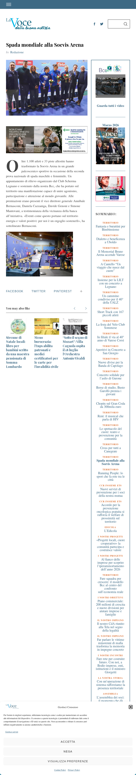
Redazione (17, 52)
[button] (130, 707)
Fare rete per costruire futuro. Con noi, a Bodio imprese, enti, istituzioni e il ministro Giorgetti (110, 665)
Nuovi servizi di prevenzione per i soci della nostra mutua (111, 492)
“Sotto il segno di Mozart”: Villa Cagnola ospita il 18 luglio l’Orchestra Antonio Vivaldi (75, 347)
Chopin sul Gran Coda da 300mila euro (110, 405)
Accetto (110, 93)
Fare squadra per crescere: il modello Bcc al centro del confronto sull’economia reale (110, 585)
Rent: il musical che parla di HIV (110, 418)
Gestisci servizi (11, 731)
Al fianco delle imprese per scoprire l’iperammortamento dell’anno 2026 (110, 564)
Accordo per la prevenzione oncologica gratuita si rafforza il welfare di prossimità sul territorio (110, 512)
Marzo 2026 (110, 125)
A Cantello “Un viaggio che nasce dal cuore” (110, 267)
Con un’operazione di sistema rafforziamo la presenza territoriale (110, 684)
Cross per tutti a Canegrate (110, 449)
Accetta (68, 741)
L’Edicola (110, 530)
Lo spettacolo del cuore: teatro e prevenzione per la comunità (110, 433)
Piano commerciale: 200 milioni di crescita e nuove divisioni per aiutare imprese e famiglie (110, 607)
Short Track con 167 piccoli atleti (110, 313)
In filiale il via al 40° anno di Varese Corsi (110, 338)
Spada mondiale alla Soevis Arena (110, 462)
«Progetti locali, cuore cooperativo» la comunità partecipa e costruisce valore (110, 545)
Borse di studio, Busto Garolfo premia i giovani (110, 390)
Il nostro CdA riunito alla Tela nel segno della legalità (110, 626)
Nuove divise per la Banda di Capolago (110, 364)
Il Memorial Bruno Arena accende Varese (110, 253)
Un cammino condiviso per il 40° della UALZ (110, 298)
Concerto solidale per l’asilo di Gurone (110, 376)
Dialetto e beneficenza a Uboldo (110, 240)
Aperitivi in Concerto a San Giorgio (110, 351)
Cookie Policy (60, 769)
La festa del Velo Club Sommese (110, 326)
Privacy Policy (74, 769)
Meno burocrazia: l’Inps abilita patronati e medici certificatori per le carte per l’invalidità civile (46, 352)
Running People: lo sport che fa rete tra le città (111, 476)
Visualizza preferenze (68, 761)
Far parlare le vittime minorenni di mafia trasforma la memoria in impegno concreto (110, 644)
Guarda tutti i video (110, 105)
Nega (68, 751)
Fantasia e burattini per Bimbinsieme (110, 228)
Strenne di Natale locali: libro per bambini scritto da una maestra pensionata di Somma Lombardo (17, 352)
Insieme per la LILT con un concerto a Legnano (111, 283)
